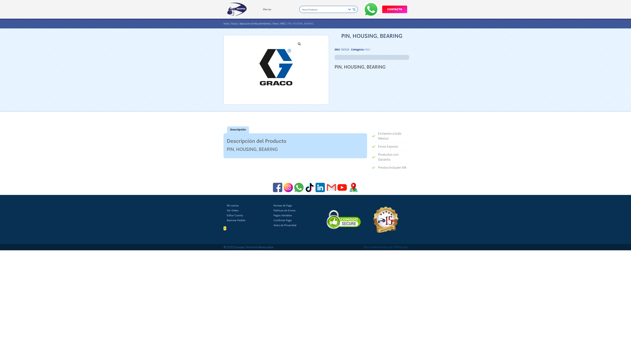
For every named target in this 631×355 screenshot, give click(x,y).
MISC (283, 23)
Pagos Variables (283, 215)
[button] (299, 44)
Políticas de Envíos (284, 210)
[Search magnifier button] (354, 9)
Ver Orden (233, 210)
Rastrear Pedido (236, 220)
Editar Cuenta (235, 215)
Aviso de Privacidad (285, 225)
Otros (275, 23)
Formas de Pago (283, 205)
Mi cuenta (233, 205)
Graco (234, 23)
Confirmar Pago (283, 220)
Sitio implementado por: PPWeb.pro (385, 247)
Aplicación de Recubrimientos (255, 23)
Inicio (226, 23)
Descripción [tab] (238, 129)
